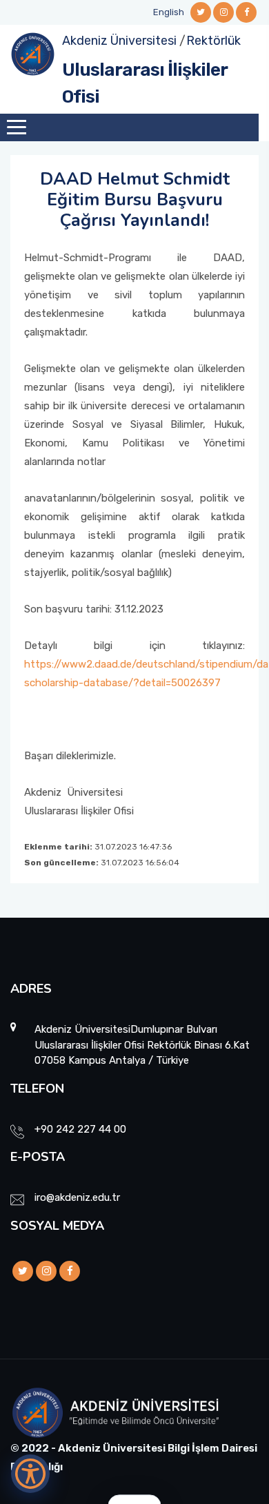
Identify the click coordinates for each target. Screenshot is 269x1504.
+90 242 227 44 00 (80, 1129)
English (168, 12)
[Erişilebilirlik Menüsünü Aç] (30, 1473)
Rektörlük (213, 40)
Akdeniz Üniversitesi (119, 40)
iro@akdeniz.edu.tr (77, 1197)
